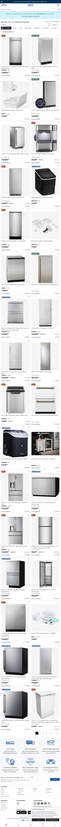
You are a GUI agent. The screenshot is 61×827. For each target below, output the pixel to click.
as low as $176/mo (36, 380)
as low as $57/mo (6, 75)
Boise (34, 791)
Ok (38, 820)
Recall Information (13, 818)
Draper (2, 791)
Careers (3, 804)
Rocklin (48, 791)
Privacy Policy (50, 816)
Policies (29, 818)
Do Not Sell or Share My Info (30, 820)
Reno (19, 792)
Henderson (21, 791)
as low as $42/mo (6, 511)
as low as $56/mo (6, 380)
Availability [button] (37, 28)
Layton (2, 792)
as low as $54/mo (35, 337)
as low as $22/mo (35, 685)
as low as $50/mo (35, 119)
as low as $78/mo (35, 468)
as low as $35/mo (6, 729)
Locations (4, 786)
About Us (3, 809)
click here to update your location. (30, 16)
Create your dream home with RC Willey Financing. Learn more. (30, 1)
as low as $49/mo (35, 75)
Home (8, 818)
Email (31, 777)
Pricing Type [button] (46, 28)
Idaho (35, 789)
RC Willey (3, 24)
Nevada (20, 789)
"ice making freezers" (7, 32)
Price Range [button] (28, 28)
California (49, 789)
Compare (27, 75)
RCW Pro (3, 802)
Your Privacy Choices (52, 820)
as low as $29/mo (6, 642)
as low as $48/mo (6, 555)
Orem (2, 794)
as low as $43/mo (6, 337)
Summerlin (21, 794)
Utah (2, 789)
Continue (55, 779)
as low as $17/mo (35, 555)
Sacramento (49, 792)
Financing (3, 806)
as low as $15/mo (35, 162)
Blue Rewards (4, 808)
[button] (8, 1)
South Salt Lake (5, 796)
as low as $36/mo (6, 685)
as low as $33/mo (35, 511)
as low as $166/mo (36, 598)
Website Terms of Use (22, 818)
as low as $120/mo (6, 162)
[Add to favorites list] (28, 35)
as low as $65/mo (35, 424)
